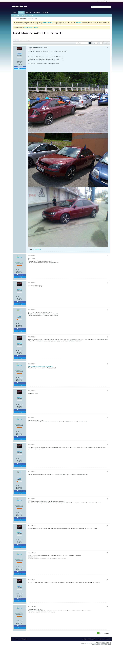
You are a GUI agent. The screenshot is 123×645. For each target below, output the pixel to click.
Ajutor (84, 639)
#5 (107, 337)
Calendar (31, 15)
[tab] (16, 40)
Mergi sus (107, 639)
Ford (36, 18)
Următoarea (106, 633)
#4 (107, 310)
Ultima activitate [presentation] (25, 40)
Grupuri (45, 12)
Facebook (26, 27)
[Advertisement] (97, 61)
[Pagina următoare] (101, 43)
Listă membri (24, 15)
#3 (107, 283)
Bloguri (28, 12)
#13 (107, 552)
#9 (107, 444)
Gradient (16, 639)
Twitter (30, 27)
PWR (19, 316)
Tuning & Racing (23, 18)
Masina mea (31, 18)
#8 (107, 417)
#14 (107, 579)
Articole (37, 12)
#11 (107, 498)
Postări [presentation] (16, 40)
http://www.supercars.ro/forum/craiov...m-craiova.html (40, 366)
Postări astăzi (16, 15)
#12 (107, 525)
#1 (107, 47)
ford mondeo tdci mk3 (37, 249)
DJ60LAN (19, 54)
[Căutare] (109, 7)
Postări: (18, 64)
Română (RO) (24, 639)
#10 (107, 471)
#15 (107, 606)
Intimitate (100, 639)
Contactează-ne (92, 639)
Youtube (36, 27)
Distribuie (20, 66)
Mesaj (20, 68)
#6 (107, 363)
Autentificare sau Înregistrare (103, 1)
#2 (107, 256)
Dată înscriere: (19, 61)
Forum (21, 12)
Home (14, 12)
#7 (107, 390)
